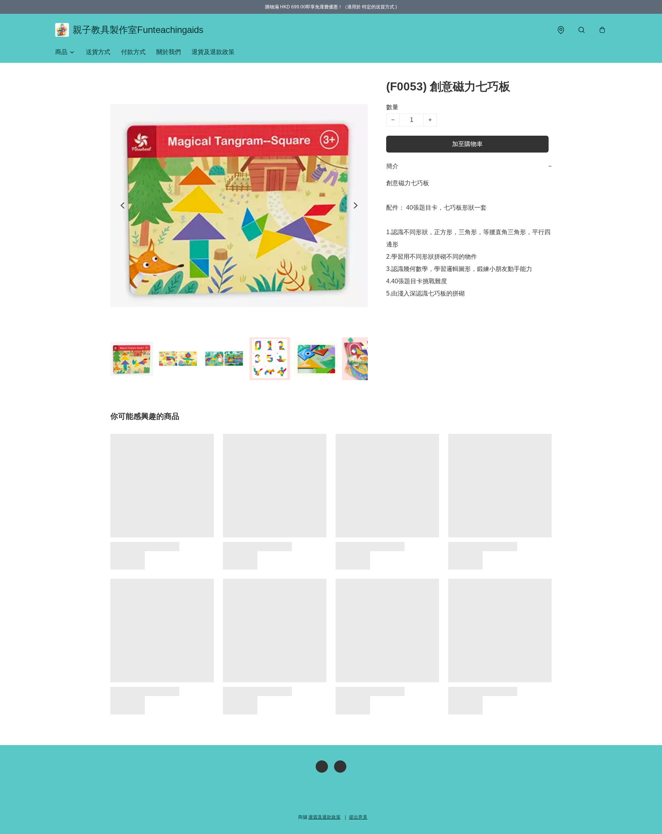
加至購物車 (467, 144)
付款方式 (133, 52)
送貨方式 (98, 52)
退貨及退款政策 (213, 52)
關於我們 (168, 52)
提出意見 (358, 817)
